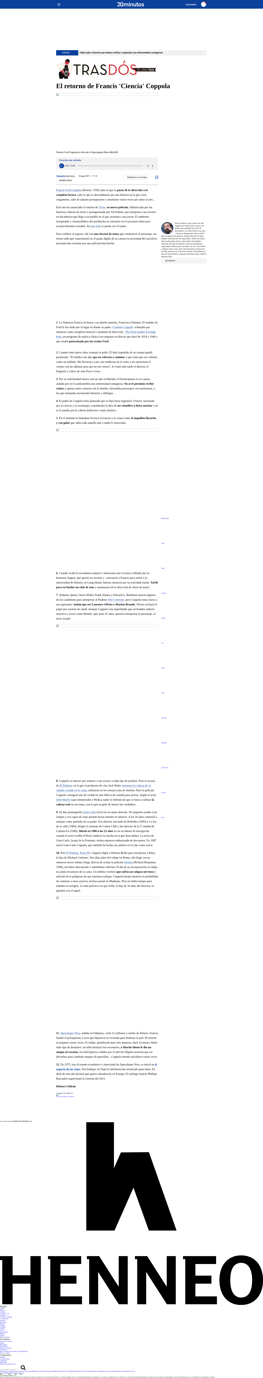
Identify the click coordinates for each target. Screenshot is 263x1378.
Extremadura (4, 1332)
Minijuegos (3, 1345)
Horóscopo (165, 518)
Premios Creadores (6, 1348)
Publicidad (3, 1362)
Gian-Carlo (89, 812)
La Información (4, 1359)
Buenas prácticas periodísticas (110, 1371)
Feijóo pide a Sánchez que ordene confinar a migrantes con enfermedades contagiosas (121, 53)
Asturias (2, 1329)
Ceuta (2, 1330)
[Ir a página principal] (130, 4)
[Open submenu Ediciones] (193, 4)
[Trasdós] (131, 69)
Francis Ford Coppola (68, 190)
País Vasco (3, 1322)
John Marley (63, 799)
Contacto (89, 1371)
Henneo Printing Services (8, 1364)
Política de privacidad (26, 1371)
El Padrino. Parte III (78, 853)
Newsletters (3, 1350)
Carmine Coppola (123, 327)
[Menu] (59, 4)
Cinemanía (3, 1361)
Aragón (2, 1325)
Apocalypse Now (70, 1033)
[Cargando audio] (61, 165)
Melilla (2, 1334)
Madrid (2, 1309)
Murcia (2, 1310)
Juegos (2, 1343)
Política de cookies (39, 1371)
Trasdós (61, 176)
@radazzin (170, 260)
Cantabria (3, 1327)
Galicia (2, 1335)
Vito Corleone (116, 599)
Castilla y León (4, 1314)
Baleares (2, 1324)
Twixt (102, 207)
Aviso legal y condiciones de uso (10, 1371)
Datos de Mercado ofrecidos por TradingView (14, 1351)
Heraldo (2, 1357)
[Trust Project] (63, 1093)
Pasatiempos (4, 1346)
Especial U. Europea (6, 1341)
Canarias (2, 1320)
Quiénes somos (96, 1371)
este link (96, 226)
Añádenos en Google (137, 177)
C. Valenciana (4, 1319)
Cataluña (2, 1312)
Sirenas (128, 862)
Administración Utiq (80, 1371)
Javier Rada (65, 180)
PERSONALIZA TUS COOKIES (63, 1371)
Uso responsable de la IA (127, 1371)
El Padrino (66, 785)
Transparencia (49, 1371)
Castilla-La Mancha (6, 1317)
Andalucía (3, 1315)
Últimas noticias (5, 1337)
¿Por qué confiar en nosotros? (65, 1096)
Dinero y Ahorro (5, 1353)
